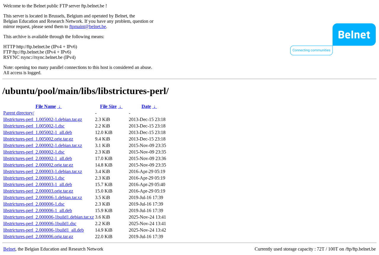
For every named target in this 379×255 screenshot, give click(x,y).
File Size (108, 106)
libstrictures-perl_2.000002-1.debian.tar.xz (42, 145)
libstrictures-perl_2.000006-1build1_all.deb (43, 230)
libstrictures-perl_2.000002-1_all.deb (37, 158)
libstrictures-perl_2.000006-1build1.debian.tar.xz (48, 217)
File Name (46, 106)
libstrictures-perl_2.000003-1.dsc (34, 177)
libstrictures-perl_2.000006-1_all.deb (37, 210)
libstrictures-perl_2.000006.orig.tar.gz (38, 236)
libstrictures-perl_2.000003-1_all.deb (37, 184)
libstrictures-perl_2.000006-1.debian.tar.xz (42, 197)
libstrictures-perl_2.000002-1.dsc (34, 151)
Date (146, 106)
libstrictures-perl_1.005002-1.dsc (34, 125)
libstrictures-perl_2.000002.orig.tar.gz (38, 164)
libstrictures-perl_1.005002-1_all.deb (37, 132)
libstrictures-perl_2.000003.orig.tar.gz (38, 190)
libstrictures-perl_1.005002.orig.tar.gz (38, 138)
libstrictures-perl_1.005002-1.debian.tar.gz (42, 119)
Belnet (9, 248)
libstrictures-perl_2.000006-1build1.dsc (39, 223)
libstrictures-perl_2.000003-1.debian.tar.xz (42, 171)
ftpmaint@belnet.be (87, 26)
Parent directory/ (18, 112)
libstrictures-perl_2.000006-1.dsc (34, 203)
